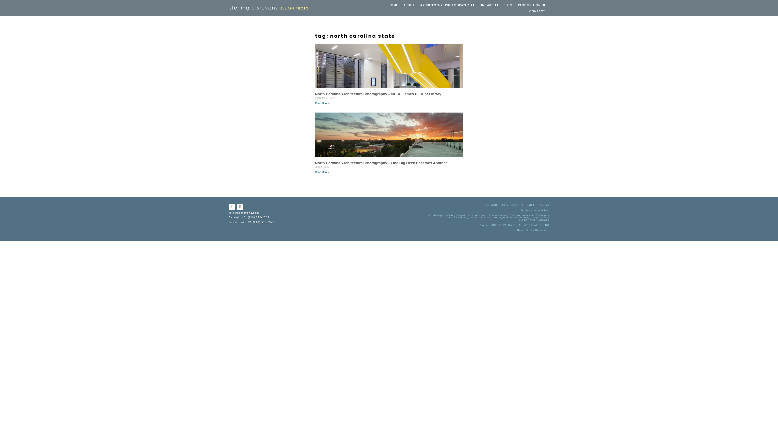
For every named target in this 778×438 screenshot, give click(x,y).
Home (393, 5)
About (409, 5)
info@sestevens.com (244, 212)
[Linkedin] (240, 207)
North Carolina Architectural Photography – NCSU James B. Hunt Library (378, 94)
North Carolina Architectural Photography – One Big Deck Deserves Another (381, 163)
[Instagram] (232, 207)
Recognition (529, 5)
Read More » (322, 103)
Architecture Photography (444, 5)
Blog (508, 5)
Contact (537, 11)
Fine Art (486, 5)
